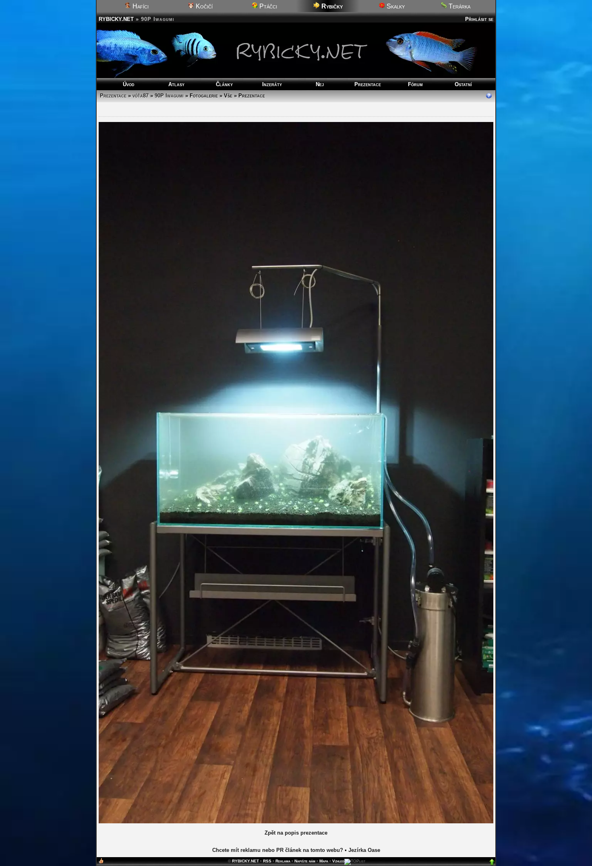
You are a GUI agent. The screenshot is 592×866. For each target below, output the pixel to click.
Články (224, 84)
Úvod (129, 84)
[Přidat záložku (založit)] (101, 862)
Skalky (395, 6)
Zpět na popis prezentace (296, 833)
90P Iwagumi (169, 96)
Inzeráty (272, 84)
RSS (267, 861)
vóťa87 (140, 96)
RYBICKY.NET (116, 19)
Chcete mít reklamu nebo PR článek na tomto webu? (277, 850)
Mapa (323, 861)
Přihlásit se (479, 19)
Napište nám (304, 861)
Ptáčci (267, 6)
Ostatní (463, 84)
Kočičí (203, 6)
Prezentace (367, 84)
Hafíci (140, 6)
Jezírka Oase (364, 850)
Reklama (282, 861)
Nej (320, 84)
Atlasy (176, 84)
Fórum (415, 84)
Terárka (458, 6)
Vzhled (338, 861)
